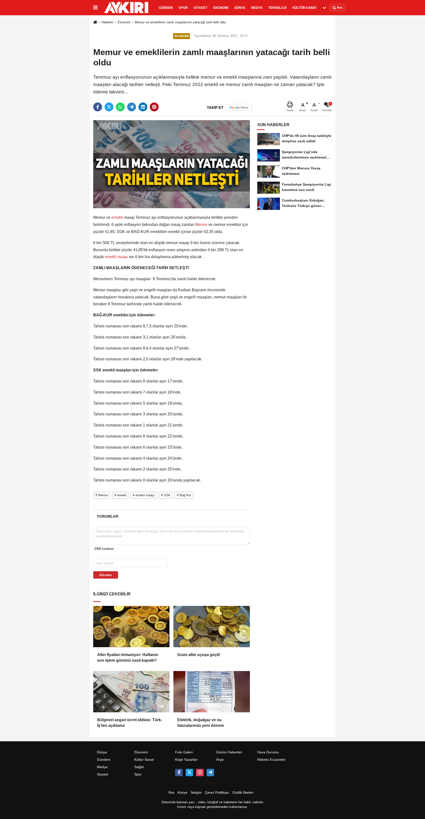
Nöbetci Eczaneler (271, 759)
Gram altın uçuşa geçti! (198, 655)
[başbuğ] (210, 772)
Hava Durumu (268, 752)
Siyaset (200, 8)
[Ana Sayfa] (95, 23)
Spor (183, 8)
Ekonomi (220, 8)
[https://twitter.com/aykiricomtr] (189, 772)
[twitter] (109, 106)
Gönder (105, 575)
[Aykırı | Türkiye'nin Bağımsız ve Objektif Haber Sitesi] (127, 7)
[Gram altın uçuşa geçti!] (211, 626)
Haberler (107, 22)
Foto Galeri (184, 752)
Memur (201, 224)
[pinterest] (154, 106)
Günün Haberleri (229, 752)
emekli (117, 217)
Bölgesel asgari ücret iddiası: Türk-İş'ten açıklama (129, 722)
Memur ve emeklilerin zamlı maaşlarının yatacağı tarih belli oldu (180, 22)
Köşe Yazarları (186, 759)
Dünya (239, 8)
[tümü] (324, 7)
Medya (256, 8)
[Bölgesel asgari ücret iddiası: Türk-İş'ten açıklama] (131, 691)
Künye (182, 792)
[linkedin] (142, 106)
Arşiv (220, 759)
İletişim (196, 792)
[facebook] (97, 106)
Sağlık (139, 767)
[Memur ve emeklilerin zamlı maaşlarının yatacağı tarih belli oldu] (171, 164)
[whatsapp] (120, 106)
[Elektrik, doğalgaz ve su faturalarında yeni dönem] (211, 691)
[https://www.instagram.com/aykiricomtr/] (199, 772)
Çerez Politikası (217, 792)
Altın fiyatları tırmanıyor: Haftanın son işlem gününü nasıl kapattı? (127, 657)
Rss (171, 792)
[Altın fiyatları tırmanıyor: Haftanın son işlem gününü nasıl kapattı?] (131, 626)
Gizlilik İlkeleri (242, 792)
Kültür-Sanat (304, 8)
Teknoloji (277, 8)
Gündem (166, 8)
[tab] (107, 516)
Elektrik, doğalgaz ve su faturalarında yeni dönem (200, 722)
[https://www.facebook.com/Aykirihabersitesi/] (178, 772)
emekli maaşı (116, 257)
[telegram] (131, 106)
